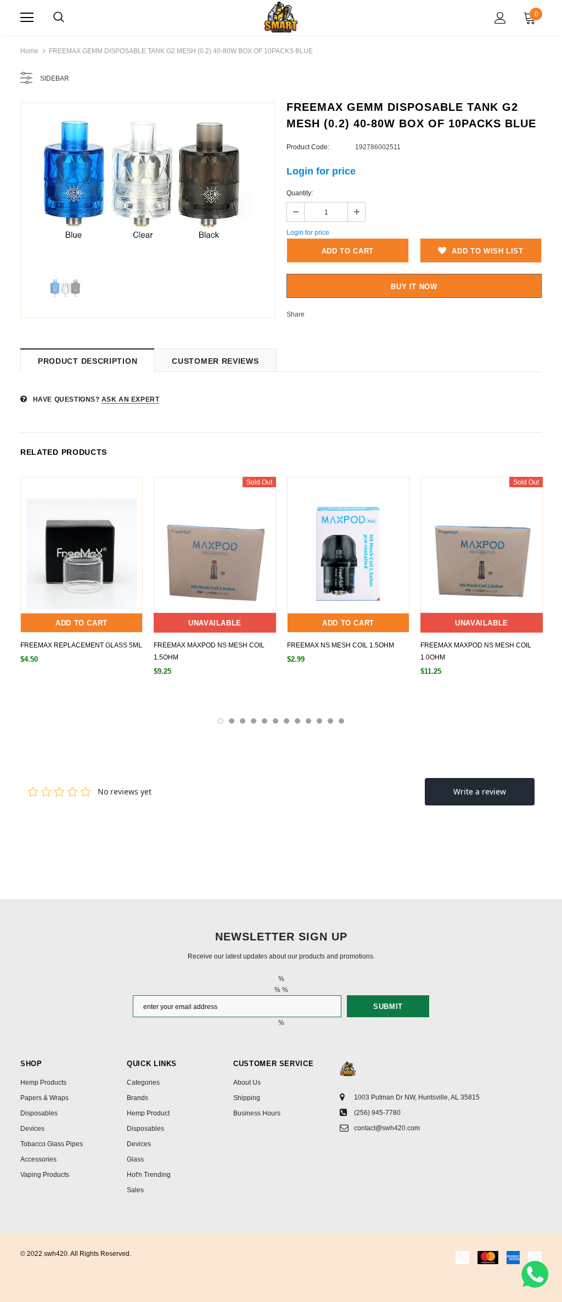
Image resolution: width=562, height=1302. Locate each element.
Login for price (321, 171)
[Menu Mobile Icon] (26, 17)
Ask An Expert (131, 399)
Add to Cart (81, 623)
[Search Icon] (58, 17)
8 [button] (297, 721)
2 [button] (231, 721)
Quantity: (299, 193)
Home (29, 51)
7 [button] (286, 721)
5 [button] (264, 721)
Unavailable (214, 623)
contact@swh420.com (387, 1128)
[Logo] (280, 17)
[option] (147, 185)
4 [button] (253, 721)
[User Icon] (500, 18)
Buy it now (414, 287)
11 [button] (330, 721)
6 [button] (275, 721)
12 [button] (341, 721)
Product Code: (307, 147)
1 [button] (220, 721)
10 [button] (319, 721)
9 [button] (308, 721)
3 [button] (242, 721)
